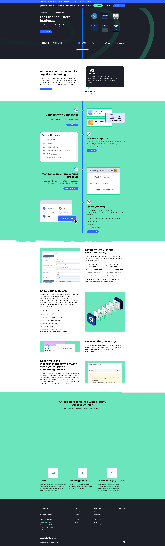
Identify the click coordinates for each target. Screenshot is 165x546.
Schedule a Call (119, 5)
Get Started (92, 150)
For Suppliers (98, 5)
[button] (59, 5)
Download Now (87, 1)
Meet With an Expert (70, 188)
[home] (47, 6)
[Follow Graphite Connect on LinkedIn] (123, 542)
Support (90, 5)
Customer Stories (82, 5)
